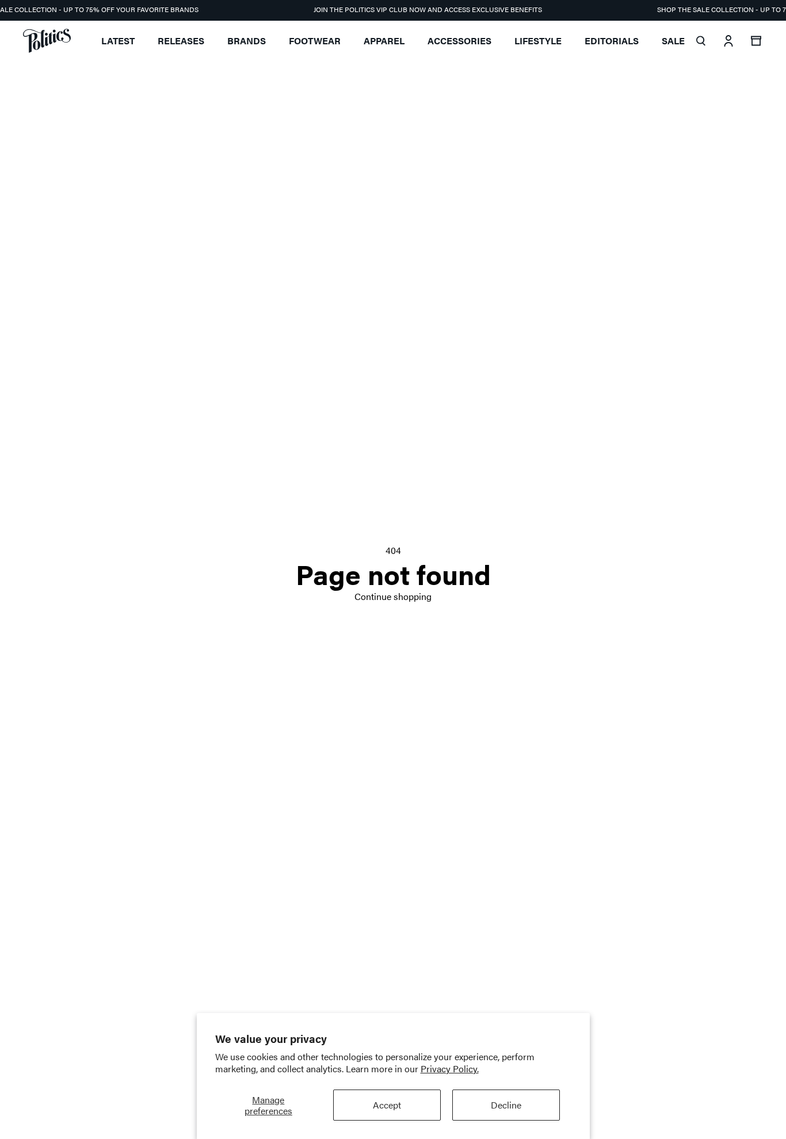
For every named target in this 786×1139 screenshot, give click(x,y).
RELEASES (181, 40)
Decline (506, 1104)
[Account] (728, 41)
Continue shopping (393, 596)
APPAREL (384, 40)
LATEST (118, 40)
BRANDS (246, 40)
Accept (387, 1104)
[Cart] (756, 41)
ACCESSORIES (459, 40)
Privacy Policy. (450, 1068)
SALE (673, 40)
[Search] (701, 41)
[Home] (47, 41)
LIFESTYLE (538, 40)
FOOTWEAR (315, 40)
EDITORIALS (612, 40)
